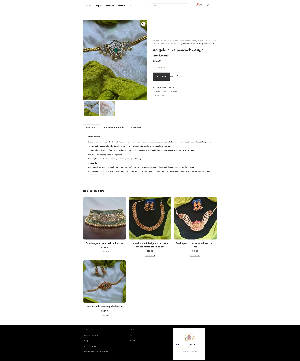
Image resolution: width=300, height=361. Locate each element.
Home (88, 6)
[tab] (91, 127)
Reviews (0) (136, 127)
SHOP (131, 330)
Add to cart (162, 76)
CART (131, 335)
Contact (121, 6)
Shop (97, 6)
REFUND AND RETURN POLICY (96, 352)
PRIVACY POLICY (91, 335)
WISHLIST (132, 341)
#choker (161, 95)
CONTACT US (90, 346)
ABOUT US (88, 330)
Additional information (114, 127)
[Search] (185, 6)
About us (110, 6)
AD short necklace (170, 91)
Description (91, 127)
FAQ (130, 6)
